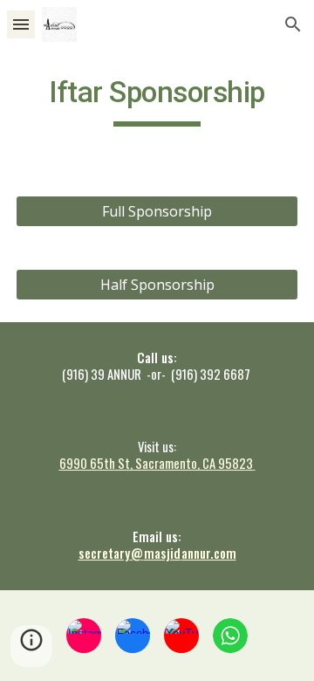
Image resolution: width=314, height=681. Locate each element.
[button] (21, 24)
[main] (157, 100)
